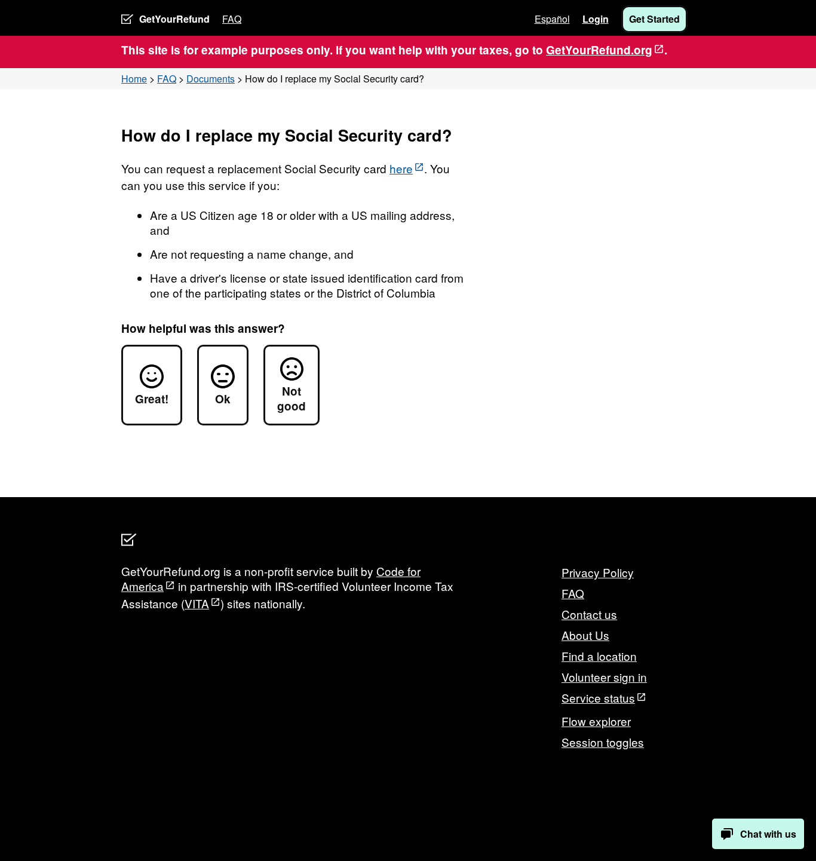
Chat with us (768, 834)
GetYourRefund (174, 19)
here (401, 168)
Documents (210, 78)
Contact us (589, 614)
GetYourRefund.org (599, 50)
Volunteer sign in (604, 677)
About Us (585, 635)
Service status (598, 698)
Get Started (654, 19)
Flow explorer (596, 721)
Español (552, 19)
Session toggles (603, 742)
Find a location (599, 656)
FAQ (231, 19)
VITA (197, 603)
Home (134, 78)
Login (595, 19)
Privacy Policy (598, 572)
